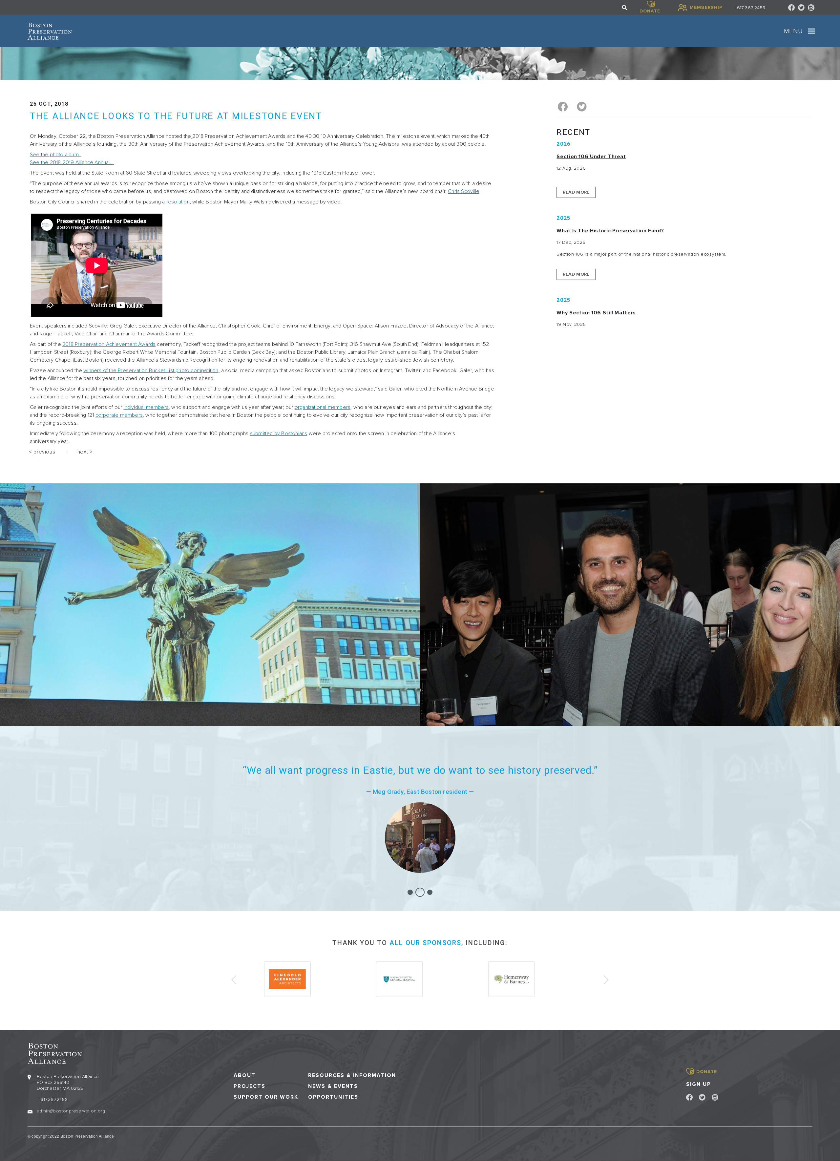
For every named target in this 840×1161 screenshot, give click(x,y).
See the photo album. (55, 154)
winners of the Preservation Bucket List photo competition (150, 370)
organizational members (322, 407)
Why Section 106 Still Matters (596, 312)
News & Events (333, 1086)
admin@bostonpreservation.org (71, 1111)
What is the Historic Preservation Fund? (610, 230)
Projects (249, 1086)
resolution (178, 202)
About (245, 1075)
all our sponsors (425, 943)
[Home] (50, 31)
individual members (146, 407)
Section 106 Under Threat (591, 156)
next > (85, 452)
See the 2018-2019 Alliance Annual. (72, 162)
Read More (576, 192)
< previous (42, 452)
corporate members (119, 415)
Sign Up (698, 1084)
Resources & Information (352, 1075)
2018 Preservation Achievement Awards (109, 344)
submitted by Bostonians (278, 433)
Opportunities (333, 1097)
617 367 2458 (751, 8)
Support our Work (266, 1097)
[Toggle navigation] (811, 31)
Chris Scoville (463, 191)
